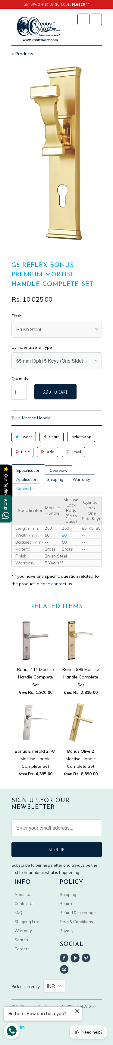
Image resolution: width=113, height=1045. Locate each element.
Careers (22, 948)
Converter (25, 488)
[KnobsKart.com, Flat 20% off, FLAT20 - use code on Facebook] (65, 958)
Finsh (16, 316)
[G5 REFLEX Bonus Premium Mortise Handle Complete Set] (56, 153)
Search (21, 939)
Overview (58, 470)
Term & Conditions (76, 921)
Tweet (26, 436)
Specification (28, 470)
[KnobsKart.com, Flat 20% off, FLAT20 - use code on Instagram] (65, 969)
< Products (22, 53)
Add (50, 451)
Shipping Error (27, 921)
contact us (61, 583)
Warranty (81, 479)
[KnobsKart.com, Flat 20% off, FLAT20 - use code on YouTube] (76, 958)
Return (66, 903)
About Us (22, 894)
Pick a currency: (27, 986)
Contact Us (24, 903)
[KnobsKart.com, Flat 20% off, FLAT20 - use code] (38, 29)
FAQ (18, 912)
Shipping (55, 479)
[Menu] (83, 19)
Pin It (25, 451)
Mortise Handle (36, 417)
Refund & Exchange (78, 912)
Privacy (67, 930)
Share (54, 436)
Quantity (19, 378)
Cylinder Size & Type (31, 347)
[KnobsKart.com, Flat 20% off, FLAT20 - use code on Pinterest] (86, 958)
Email (76, 451)
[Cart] (96, 19)
